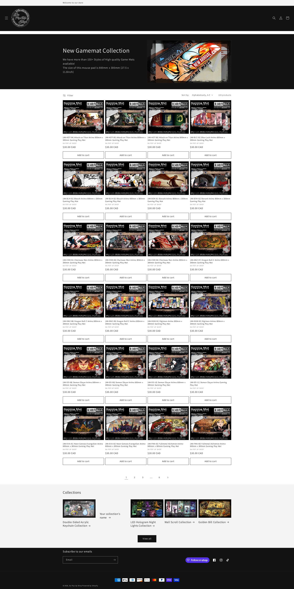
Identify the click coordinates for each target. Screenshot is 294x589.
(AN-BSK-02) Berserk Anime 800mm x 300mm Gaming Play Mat (210, 200)
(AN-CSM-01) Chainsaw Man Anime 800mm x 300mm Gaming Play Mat (82, 261)
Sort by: (185, 95)
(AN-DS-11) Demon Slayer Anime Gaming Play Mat (208, 383)
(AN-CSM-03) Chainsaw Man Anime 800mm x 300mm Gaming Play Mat (125, 261)
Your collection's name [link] (110, 515)
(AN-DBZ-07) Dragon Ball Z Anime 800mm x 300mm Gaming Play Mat (209, 261)
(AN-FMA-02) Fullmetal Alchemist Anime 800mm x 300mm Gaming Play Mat (165, 445)
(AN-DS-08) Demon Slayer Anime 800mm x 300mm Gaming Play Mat (82, 383)
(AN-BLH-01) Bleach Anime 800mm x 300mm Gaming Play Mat (83, 200)
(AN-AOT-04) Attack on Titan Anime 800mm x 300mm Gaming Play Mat (83, 138)
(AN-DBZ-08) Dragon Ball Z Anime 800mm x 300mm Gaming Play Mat (82, 322)
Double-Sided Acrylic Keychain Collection (76, 523)
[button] (6, 18)
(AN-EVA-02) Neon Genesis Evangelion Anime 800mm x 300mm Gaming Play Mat (125, 445)
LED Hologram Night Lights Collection (143, 523)
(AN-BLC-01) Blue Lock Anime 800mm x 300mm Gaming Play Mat (207, 138)
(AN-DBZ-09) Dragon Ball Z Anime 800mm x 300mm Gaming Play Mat (124, 322)
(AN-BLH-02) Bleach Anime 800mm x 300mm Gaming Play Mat (125, 200)
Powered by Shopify (90, 586)
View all (147, 538)
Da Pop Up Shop (75, 586)
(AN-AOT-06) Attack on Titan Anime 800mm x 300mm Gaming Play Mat (168, 138)
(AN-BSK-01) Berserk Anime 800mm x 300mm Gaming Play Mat (168, 200)
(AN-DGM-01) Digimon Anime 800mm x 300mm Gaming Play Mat (165, 322)
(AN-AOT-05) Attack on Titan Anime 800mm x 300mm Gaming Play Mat (125, 138)
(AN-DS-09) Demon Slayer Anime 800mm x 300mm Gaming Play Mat (124, 383)
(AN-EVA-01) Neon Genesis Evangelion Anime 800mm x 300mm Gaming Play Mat (83, 445)
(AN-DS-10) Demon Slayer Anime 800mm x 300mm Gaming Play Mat (166, 383)
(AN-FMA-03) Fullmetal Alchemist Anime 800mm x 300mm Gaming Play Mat (208, 445)
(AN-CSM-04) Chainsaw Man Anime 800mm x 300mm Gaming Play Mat (167, 261)
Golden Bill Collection (212, 522)
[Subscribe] (114, 559)
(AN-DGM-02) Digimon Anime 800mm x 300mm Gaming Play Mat (207, 322)
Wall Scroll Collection (178, 522)
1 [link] (126, 477)
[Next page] (167, 477)
